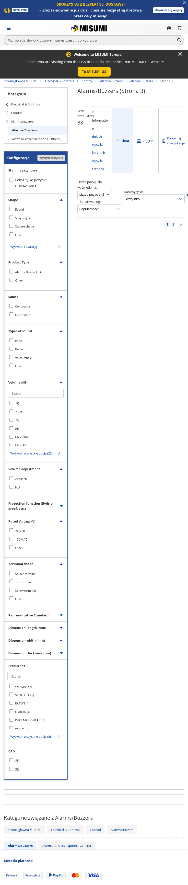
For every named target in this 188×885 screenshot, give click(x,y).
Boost (19, 349)
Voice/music (23, 358)
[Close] (180, 54)
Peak (18, 341)
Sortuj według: (90, 201)
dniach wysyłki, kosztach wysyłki (98, 148)
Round (19, 209)
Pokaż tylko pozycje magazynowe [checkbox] (30, 183)
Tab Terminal (24, 582)
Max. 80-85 (22, 437)
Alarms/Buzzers (111, 81)
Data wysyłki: (133, 192)
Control (87, 81)
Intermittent (23, 315)
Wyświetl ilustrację (23, 246)
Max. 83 (20, 445)
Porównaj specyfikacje (176, 141)
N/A (17, 487)
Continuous (23, 306)
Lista (125, 140)
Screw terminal (25, 591)
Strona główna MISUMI (20, 81)
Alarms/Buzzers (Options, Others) (36, 139)
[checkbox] (35, 209)
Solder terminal (25, 574)
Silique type (23, 218)
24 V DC (20, 531)
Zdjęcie (148, 140)
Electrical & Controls (59, 81)
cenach (99, 169)
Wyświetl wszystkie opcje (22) (31, 453)
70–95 (19, 412)
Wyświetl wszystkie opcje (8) (30, 736)
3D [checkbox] (17, 769)
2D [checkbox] (17, 760)
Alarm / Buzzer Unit (28, 272)
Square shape (24, 226)
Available (21, 479)
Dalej (181, 224)
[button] (168, 10)
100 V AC (21, 539)
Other (19, 235)
